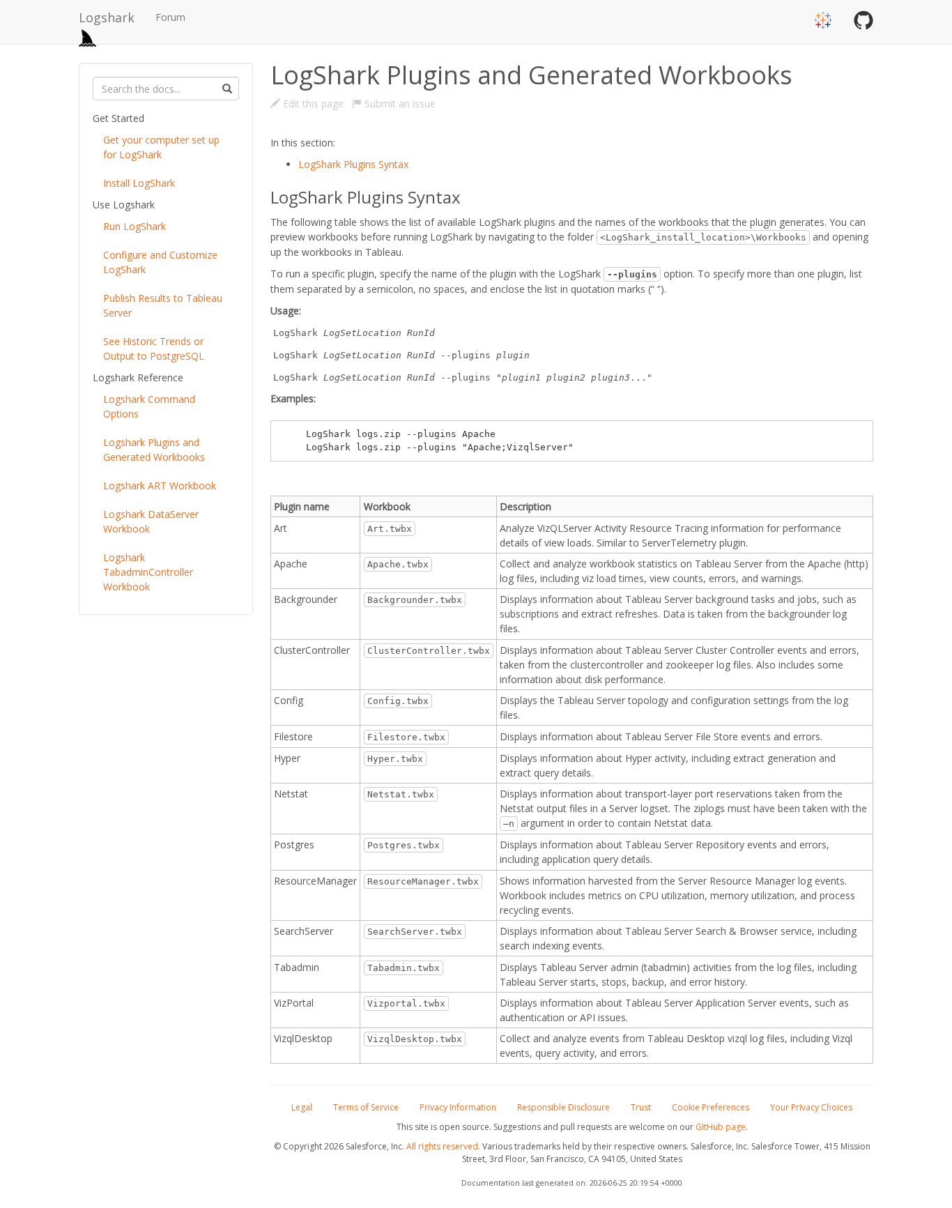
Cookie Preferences (710, 1107)
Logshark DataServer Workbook (151, 521)
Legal (301, 1107)
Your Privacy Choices (811, 1107)
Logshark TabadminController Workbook (148, 572)
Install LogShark (139, 183)
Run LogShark (134, 226)
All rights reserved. (443, 1146)
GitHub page (721, 1127)
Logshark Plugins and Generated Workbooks (154, 450)
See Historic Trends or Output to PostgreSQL (153, 348)
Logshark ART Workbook (159, 485)
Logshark (107, 17)
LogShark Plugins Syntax (353, 164)
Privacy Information (458, 1107)
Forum (170, 17)
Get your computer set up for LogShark (161, 147)
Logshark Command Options (149, 406)
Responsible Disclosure (563, 1107)
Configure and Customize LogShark (160, 262)
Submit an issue (399, 103)
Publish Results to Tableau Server (162, 305)
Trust (641, 1107)
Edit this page (312, 103)
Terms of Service (366, 1107)
